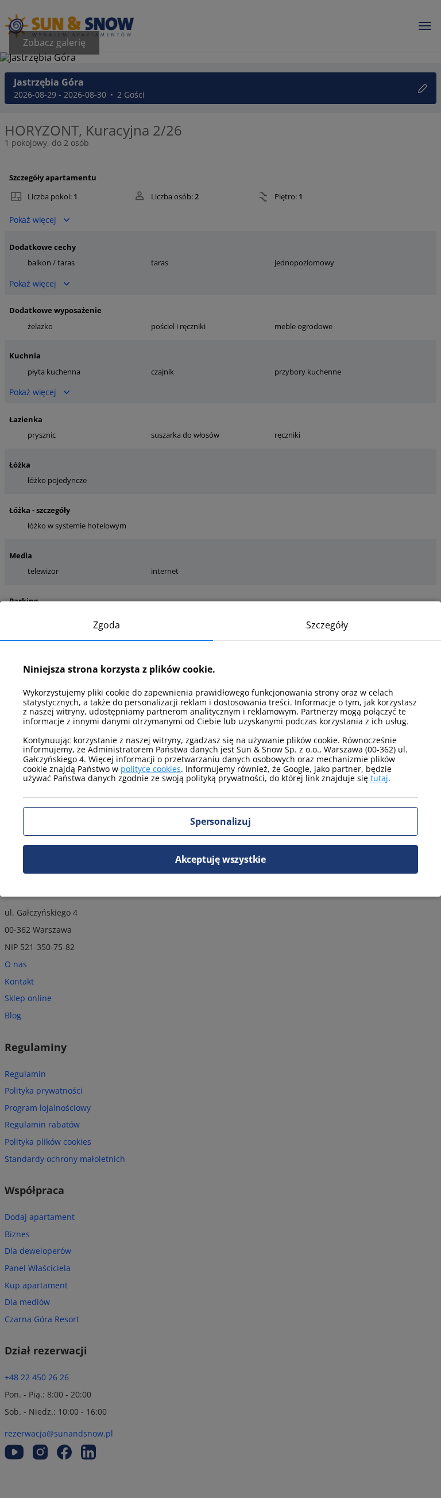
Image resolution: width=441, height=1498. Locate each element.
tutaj (379, 778)
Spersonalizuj (220, 821)
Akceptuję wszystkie (220, 859)
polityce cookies (151, 768)
